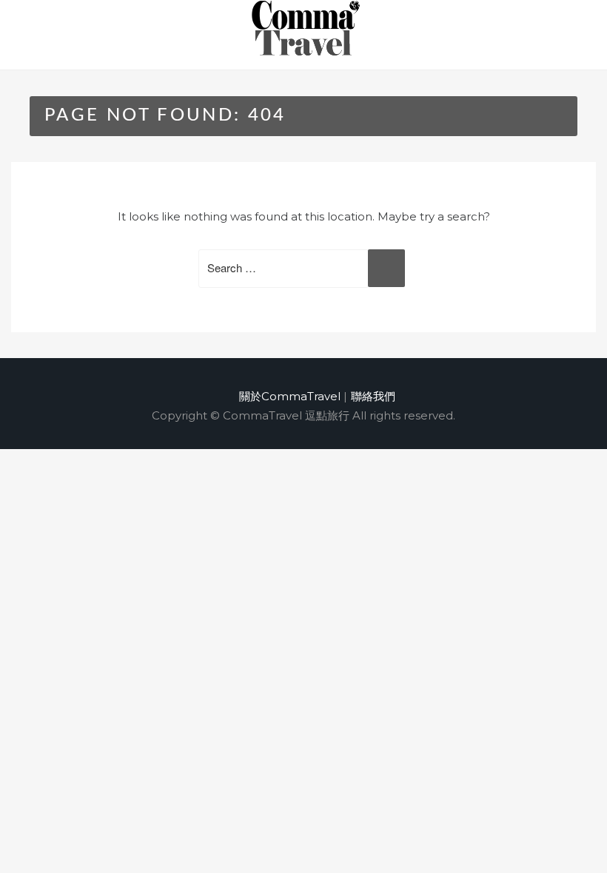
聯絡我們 (373, 396)
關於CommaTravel (290, 396)
